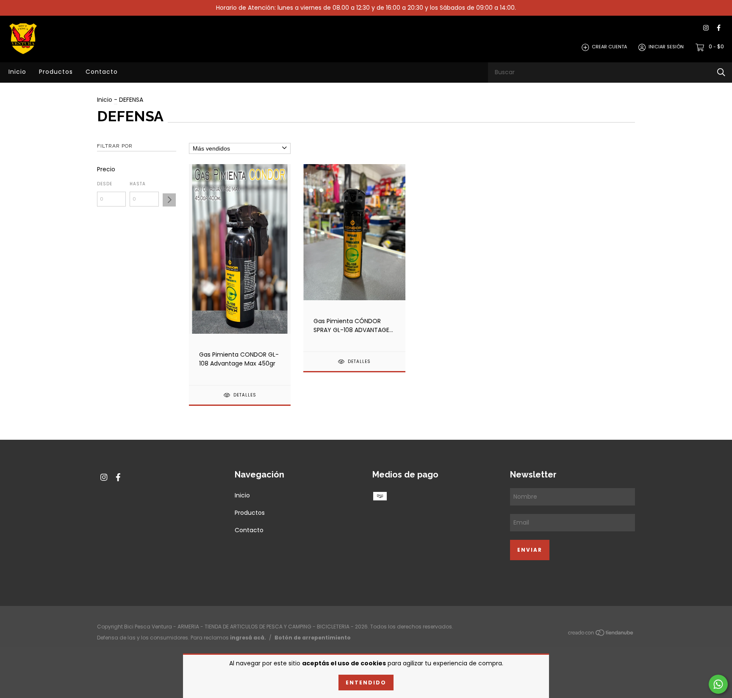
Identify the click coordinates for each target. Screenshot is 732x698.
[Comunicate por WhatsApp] (718, 684)
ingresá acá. (248, 637)
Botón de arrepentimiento (312, 637)
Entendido (366, 682)
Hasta (138, 184)
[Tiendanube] (601, 634)
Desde (104, 184)
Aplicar (169, 200)
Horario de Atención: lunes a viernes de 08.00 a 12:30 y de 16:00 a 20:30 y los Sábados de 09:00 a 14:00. (366, 7)
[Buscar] (721, 72)
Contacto (102, 71)
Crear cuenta (609, 47)
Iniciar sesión (666, 47)
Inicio (17, 71)
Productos (56, 71)
